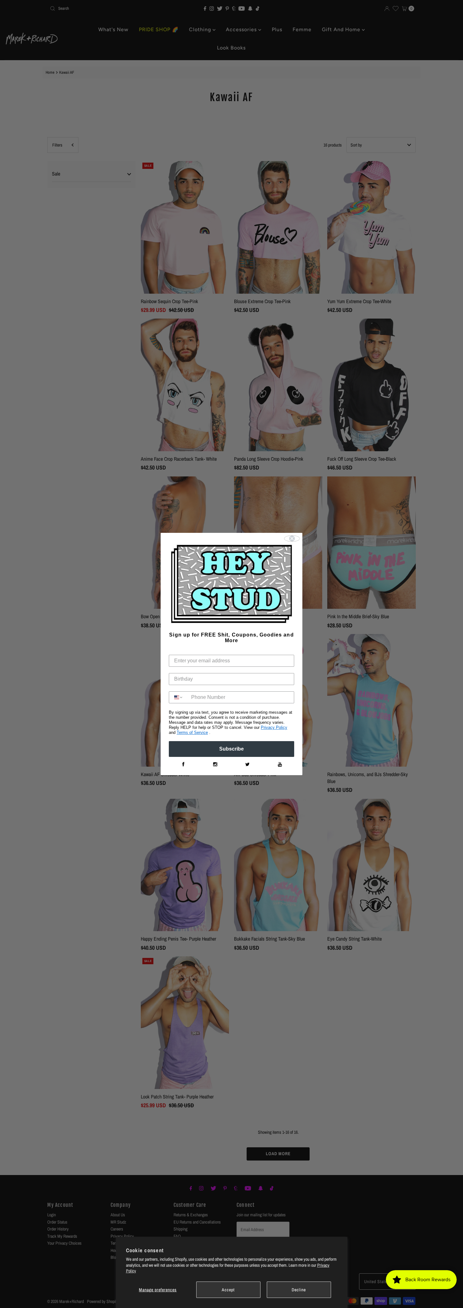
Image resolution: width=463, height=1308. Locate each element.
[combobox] (178, 697)
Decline (299, 1290)
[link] (183, 764)
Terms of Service (192, 732)
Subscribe (231, 749)
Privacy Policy (274, 727)
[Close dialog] (292, 538)
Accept (228, 1290)
